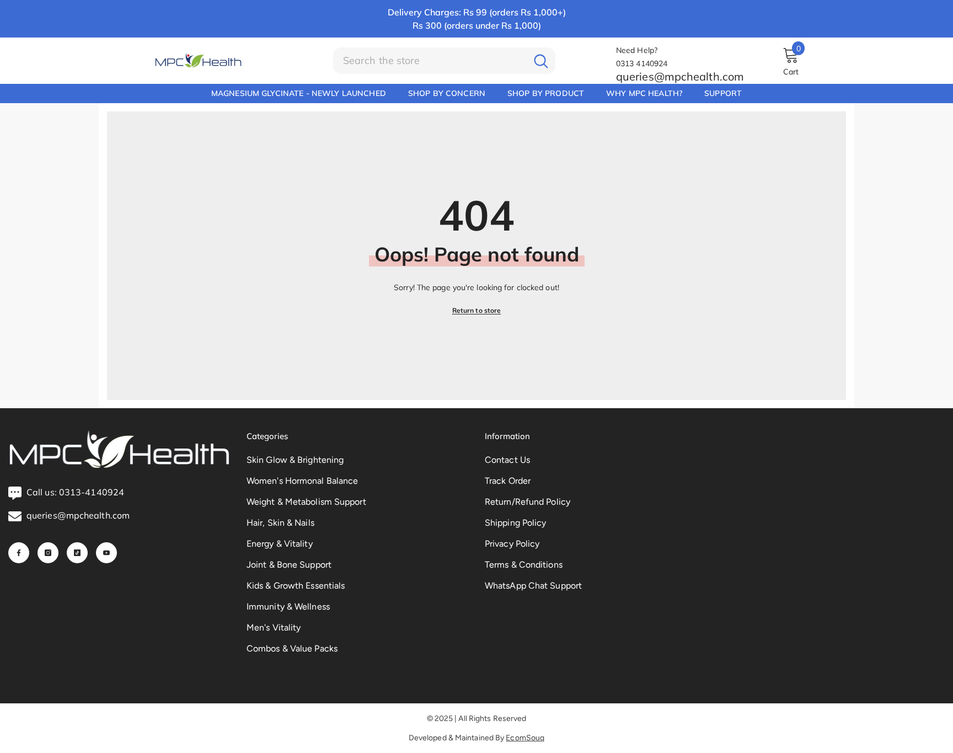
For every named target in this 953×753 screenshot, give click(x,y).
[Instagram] (48, 552)
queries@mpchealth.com (680, 76)
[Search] (444, 60)
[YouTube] (106, 552)
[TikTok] (77, 552)
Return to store (476, 310)
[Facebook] (18, 552)
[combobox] (430, 60)
